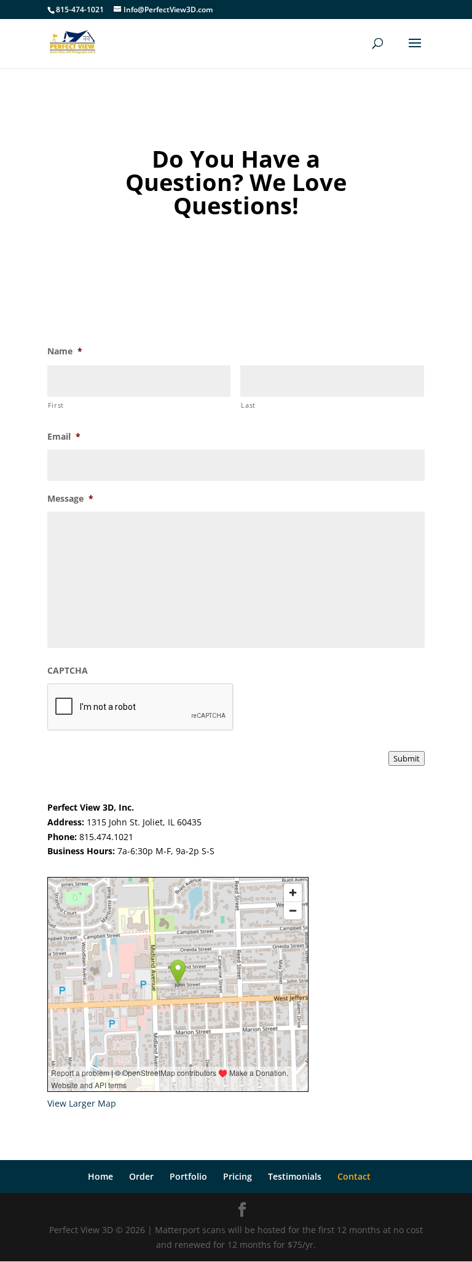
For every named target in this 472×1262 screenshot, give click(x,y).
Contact (354, 1176)
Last (248, 405)
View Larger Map (81, 1103)
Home (100, 1176)
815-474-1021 (80, 9)
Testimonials (294, 1176)
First (56, 405)
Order (141, 1176)
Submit (406, 758)
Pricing (237, 1176)
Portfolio (188, 1176)
